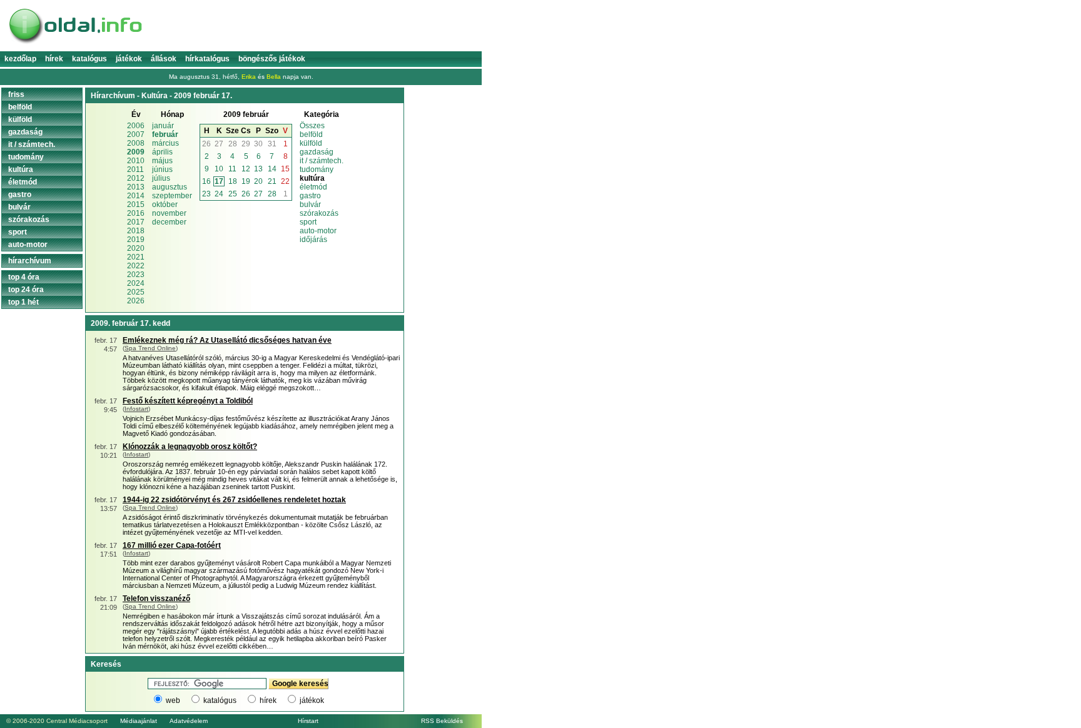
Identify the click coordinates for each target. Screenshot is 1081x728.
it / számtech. (321, 160)
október (165, 204)
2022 (136, 265)
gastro (310, 195)
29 (245, 143)
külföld (311, 143)
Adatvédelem (189, 720)
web (173, 700)
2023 (136, 274)
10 (219, 168)
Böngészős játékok (271, 58)
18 (232, 181)
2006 (136, 125)
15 (285, 168)
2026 (136, 300)
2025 (136, 292)
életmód (313, 187)
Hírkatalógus (207, 58)
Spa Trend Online (150, 348)
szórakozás (319, 213)
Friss (16, 94)
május (162, 160)
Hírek (54, 58)
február (165, 134)
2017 (136, 222)
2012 (136, 178)
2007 (136, 134)
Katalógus (89, 58)
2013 (136, 187)
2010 (136, 160)
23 (206, 194)
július (161, 178)
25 (232, 194)
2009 (136, 152)
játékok (312, 700)
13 (258, 168)
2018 (136, 230)
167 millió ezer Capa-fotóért (172, 545)
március (165, 143)
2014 (136, 195)
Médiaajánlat (138, 720)
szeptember (172, 195)
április (162, 152)
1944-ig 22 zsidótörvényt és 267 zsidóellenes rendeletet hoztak (234, 499)
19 (245, 181)
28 (232, 143)
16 (206, 181)
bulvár (310, 204)
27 (219, 143)
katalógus (219, 700)
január (163, 125)
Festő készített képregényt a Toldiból (188, 401)
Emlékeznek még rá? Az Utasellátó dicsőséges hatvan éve (227, 340)
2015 (136, 204)
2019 (136, 239)
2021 (136, 257)
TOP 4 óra (23, 277)
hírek (268, 700)
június (162, 169)
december (169, 222)
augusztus (169, 187)
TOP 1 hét (23, 302)
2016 (136, 213)
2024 (136, 283)
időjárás (313, 239)
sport (308, 222)
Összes (312, 125)
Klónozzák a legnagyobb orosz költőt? (190, 446)
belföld (311, 134)
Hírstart (308, 720)
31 (272, 143)
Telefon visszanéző (156, 598)
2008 (136, 143)
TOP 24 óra (26, 289)
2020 (136, 248)
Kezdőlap (20, 58)
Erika (248, 76)
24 (219, 194)
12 (245, 168)
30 (258, 143)
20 (258, 181)
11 (232, 168)
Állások (163, 58)
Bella (273, 76)
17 (219, 181)
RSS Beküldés (442, 720)
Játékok (129, 58)
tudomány (316, 169)
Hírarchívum (29, 260)
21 (272, 181)
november (169, 213)
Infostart (136, 408)
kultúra (20, 169)
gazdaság (316, 152)
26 (206, 143)
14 (272, 168)
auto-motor (318, 230)
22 (285, 181)
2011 (135, 169)
